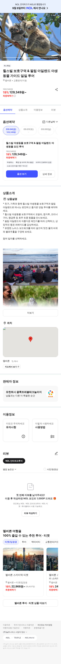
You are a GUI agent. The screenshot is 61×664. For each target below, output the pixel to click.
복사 (16, 361)
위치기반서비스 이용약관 (24, 625)
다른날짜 (50, 121)
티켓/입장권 (11, 541)
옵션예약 (7, 109)
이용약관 (6, 625)
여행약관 (26, 628)
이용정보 (38, 109)
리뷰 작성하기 (30, 513)
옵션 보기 (22, 173)
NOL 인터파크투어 (14, 461)
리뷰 (53, 109)
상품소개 (23, 109)
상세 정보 (47, 174)
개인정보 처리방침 (44, 625)
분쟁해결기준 (39, 628)
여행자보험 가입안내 (11, 628)
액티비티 (35, 541)
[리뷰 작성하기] (56, 453)
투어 (24, 541)
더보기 (30, 312)
